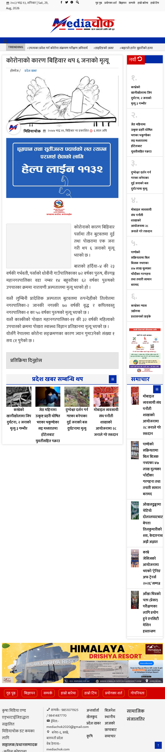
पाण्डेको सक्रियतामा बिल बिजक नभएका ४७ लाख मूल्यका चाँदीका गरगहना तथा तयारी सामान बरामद (141, 269)
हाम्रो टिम (155, 3)
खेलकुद (92, 717)
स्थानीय (110, 717)
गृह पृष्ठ (98, 3)
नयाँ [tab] (132, 60)
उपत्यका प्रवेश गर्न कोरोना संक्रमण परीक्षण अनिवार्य (58, 48)
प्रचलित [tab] (136, 69)
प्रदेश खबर (31, 71)
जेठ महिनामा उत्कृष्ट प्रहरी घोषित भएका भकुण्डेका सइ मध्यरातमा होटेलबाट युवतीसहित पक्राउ (141, 138)
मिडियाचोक (32, 131)
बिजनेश (110, 710)
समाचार (110, 736)
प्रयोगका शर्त (110, 3)
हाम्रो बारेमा (143, 3)
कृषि (90, 736)
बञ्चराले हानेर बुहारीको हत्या (137, 48)
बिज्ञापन (122, 3)
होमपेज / (15, 71)
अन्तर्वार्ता (93, 710)
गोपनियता (137, 693)
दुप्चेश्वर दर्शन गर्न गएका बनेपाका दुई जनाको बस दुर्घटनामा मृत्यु (141, 181)
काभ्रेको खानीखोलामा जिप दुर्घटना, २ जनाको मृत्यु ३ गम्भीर (141, 95)
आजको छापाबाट (111, 726)
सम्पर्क (132, 3)
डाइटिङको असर (104, 48)
